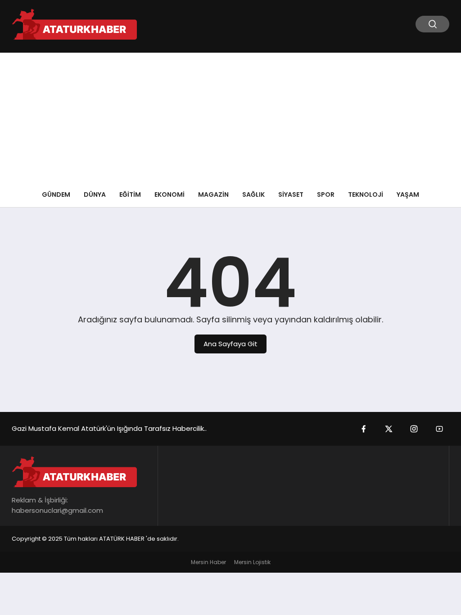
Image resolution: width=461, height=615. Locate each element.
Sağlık (253, 194)
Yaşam (408, 194)
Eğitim (130, 194)
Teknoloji (365, 194)
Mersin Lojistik (252, 562)
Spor (325, 194)
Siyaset (290, 194)
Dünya (95, 194)
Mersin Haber (208, 562)
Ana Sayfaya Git (230, 343)
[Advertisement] (230, 116)
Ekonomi (169, 194)
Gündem (56, 194)
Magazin (213, 194)
